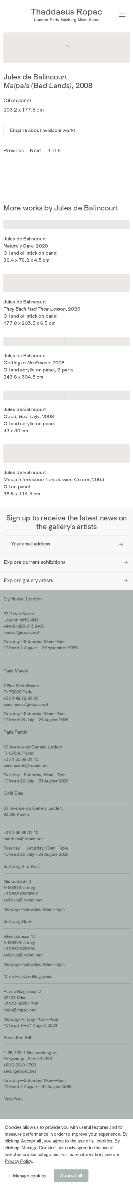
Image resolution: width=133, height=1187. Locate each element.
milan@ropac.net (19, 1009)
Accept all (71, 1175)
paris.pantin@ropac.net (25, 765)
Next (35, 151)
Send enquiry (121, 544)
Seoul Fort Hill (17, 1037)
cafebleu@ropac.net (23, 838)
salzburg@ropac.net (22, 899)
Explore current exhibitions (35, 562)
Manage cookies (29, 1175)
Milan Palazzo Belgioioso (28, 976)
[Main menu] (122, 16)
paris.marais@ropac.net (25, 704)
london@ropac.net (21, 632)
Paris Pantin (15, 732)
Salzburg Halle (17, 921)
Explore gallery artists (28, 580)
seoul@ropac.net (19, 1071)
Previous (13, 151)
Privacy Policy (18, 1161)
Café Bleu (13, 793)
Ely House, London (22, 598)
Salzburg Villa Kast (21, 866)
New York (13, 1098)
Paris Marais (15, 670)
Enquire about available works (43, 130)
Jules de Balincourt (35, 77)
